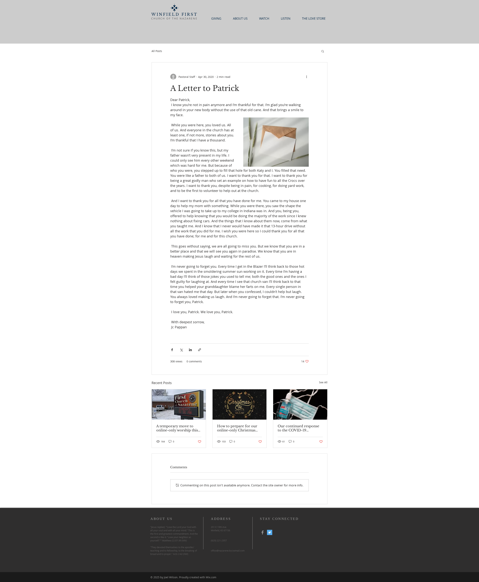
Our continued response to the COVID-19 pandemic (298, 428)
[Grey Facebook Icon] (262, 532)
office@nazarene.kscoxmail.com (228, 550)
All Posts (157, 51)
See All (323, 382)
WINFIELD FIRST (174, 14)
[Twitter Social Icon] (269, 532)
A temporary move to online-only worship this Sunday (177, 428)
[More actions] (306, 76)
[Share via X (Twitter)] (181, 350)
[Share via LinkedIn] (190, 350)
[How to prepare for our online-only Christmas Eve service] (240, 404)
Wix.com (211, 577)
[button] (322, 51)
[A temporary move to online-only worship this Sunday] (179, 404)
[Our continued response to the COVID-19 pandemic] (300, 404)
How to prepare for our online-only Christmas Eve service (237, 428)
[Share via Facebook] (172, 350)
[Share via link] (199, 350)
